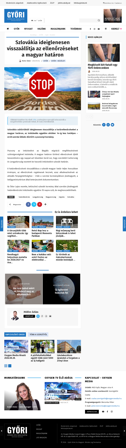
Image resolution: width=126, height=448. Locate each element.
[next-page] (9, 365)
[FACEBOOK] (107, 411)
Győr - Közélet (58, 61)
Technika (11, 227)
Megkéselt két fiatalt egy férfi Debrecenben (112, 19)
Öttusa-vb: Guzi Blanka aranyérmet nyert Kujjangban (110, 94)
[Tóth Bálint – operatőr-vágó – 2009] (22, 396)
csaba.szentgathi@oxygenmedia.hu (106, 398)
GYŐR (41, 35)
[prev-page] (5, 365)
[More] (45, 204)
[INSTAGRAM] (111, 411)
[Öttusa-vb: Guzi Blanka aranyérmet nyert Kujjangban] (94, 94)
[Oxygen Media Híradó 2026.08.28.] (16, 346)
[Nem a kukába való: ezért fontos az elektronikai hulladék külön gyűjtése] (43, 246)
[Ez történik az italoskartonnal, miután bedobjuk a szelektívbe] (67, 246)
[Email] (38, 316)
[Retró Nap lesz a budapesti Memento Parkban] (43, 222)
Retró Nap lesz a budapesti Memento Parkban (42, 233)
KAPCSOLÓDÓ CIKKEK (15, 334)
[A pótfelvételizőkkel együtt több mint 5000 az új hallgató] (43, 346)
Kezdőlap (33, 35)
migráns (62, 197)
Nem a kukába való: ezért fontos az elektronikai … (41, 257)
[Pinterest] (39, 204)
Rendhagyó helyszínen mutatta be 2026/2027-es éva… (17, 258)
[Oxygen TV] (63, 391)
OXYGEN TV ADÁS (52, 403)
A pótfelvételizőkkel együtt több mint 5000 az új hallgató (42, 358)
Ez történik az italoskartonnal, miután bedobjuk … (65, 257)
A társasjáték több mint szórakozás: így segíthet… (17, 233)
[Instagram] (94, 29)
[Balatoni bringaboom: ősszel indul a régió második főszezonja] (94, 106)
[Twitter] (34, 204)
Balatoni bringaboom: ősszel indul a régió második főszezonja (110, 106)
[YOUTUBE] (103, 411)
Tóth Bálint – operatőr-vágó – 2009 (21, 407)
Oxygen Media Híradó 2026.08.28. (15, 356)
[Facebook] (90, 29)
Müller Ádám (31, 311)
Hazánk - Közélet (38, 227)
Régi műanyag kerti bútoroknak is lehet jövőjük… (66, 233)
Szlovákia (70, 197)
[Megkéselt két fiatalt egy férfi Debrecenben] (113, 16)
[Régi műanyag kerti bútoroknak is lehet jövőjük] (67, 222)
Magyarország (51, 197)
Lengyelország (38, 197)
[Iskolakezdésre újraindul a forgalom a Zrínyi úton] (69, 346)
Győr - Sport (13, 251)
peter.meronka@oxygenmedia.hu (105, 406)
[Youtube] (99, 29)
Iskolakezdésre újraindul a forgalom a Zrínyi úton (68, 358)
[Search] (98, 20)
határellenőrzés (24, 197)
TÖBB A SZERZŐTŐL (38, 334)
